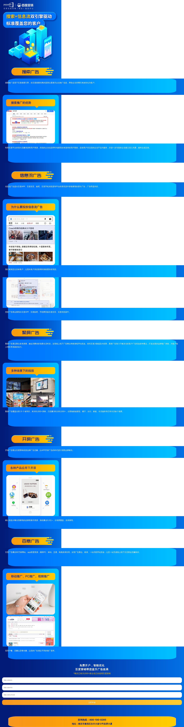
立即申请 (92, 702)
